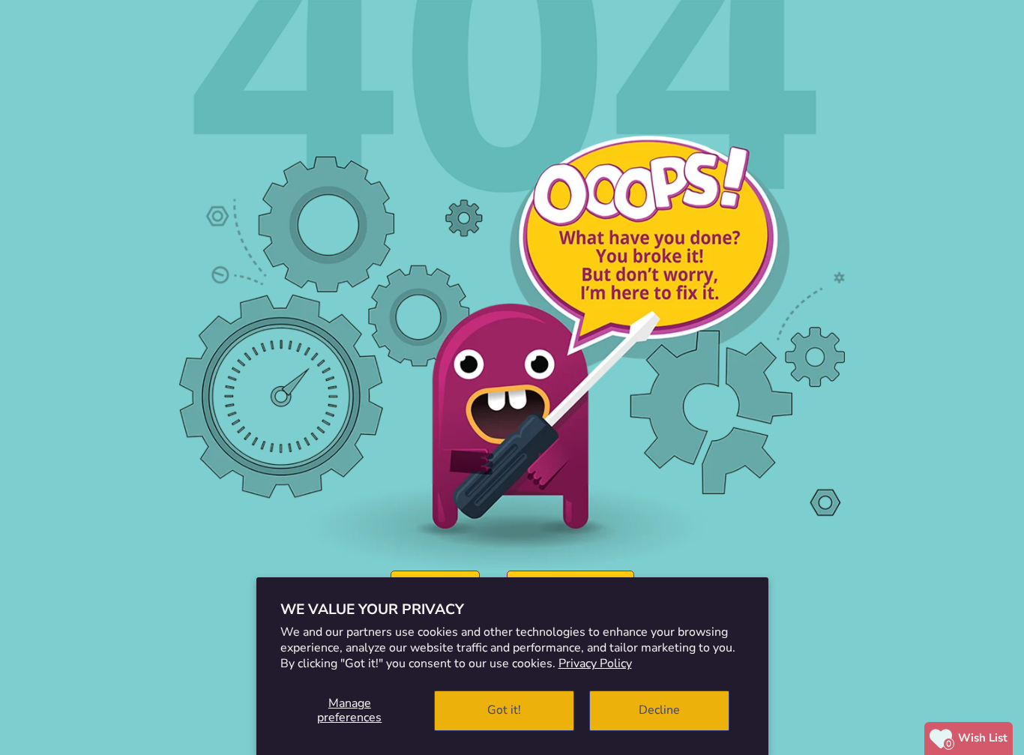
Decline (659, 710)
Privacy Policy (595, 663)
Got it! (504, 710)
